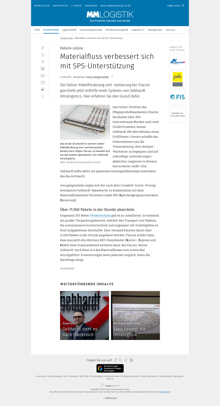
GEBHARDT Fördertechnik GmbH (178, 114)
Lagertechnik (69, 29)
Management (155, 29)
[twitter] (43, 55)
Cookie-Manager (55, 376)
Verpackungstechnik (91, 29)
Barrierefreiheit (165, 376)
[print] (43, 82)
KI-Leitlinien (73, 376)
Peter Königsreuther (97, 77)
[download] (43, 89)
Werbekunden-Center (130, 376)
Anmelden (173, 5)
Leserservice (41, 376)
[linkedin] (43, 69)
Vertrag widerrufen (112, 376)
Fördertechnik (51, 29)
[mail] (43, 75)
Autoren (110, 379)
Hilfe (87, 376)
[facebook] (43, 48)
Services (170, 29)
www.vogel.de (165, 392)
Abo (65, 376)
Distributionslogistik (116, 29)
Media (143, 376)
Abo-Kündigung (96, 376)
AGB (82, 376)
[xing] (43, 62)
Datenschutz (153, 376)
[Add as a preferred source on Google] (110, 368)
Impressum (178, 376)
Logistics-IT (137, 29)
